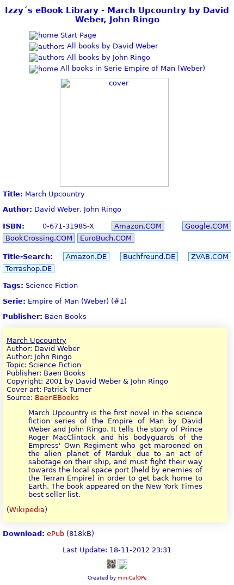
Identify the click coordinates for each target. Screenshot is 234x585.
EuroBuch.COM (106, 238)
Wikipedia (27, 510)
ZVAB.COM (210, 257)
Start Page (77, 35)
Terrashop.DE (28, 268)
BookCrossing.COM (38, 238)
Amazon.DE (86, 257)
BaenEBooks (57, 397)
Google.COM (207, 226)
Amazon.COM (138, 226)
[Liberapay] (122, 564)
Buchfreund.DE (149, 257)
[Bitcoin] (111, 564)
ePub (55, 533)
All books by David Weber (111, 46)
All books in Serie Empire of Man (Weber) (131, 68)
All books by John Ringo (107, 57)
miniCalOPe (132, 578)
